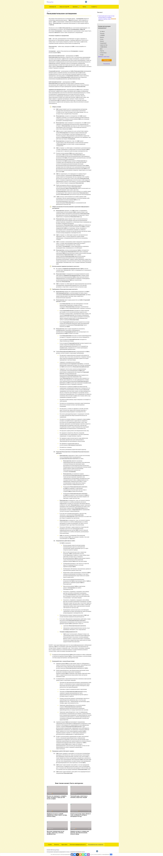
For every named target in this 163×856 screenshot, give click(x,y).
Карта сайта (64, 844)
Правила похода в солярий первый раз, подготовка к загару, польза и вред (57, 815)
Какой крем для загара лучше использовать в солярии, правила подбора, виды (106, 17)
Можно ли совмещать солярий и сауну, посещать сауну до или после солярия (56, 797)
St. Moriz (102, 31)
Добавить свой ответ (103, 56)
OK (111, 854)
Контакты (56, 844)
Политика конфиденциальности (78, 844)
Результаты (106, 63)
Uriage (101, 54)
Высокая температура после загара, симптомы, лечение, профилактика (55, 833)
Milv (101, 49)
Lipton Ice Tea (103, 45)
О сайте (50, 844)
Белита (102, 37)
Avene (101, 39)
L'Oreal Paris (103, 52)
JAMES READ (103, 47)
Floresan (102, 33)
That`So (102, 50)
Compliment (103, 43)
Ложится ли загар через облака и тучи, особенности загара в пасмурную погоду (80, 815)
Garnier (102, 41)
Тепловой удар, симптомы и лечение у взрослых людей (78, 796)
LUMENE (102, 35)
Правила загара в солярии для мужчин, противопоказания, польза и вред (79, 833)
